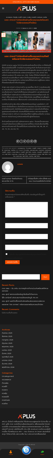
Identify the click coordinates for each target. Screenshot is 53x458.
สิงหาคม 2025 (7, 336)
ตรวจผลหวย (9, 17)
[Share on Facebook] (21, 141)
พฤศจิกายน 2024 (8, 367)
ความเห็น (8, 200)
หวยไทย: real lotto (34, 156)
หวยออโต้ (33, 17)
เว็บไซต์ (7, 243)
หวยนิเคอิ (41, 150)
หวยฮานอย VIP (22, 154)
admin (35, 28)
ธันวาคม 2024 (7, 364)
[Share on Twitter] (24, 141)
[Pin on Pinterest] (31, 141)
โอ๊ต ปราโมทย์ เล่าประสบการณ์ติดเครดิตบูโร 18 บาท (20, 297)
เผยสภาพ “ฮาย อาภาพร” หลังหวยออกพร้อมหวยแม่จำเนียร (22, 304)
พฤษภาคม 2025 (7, 346)
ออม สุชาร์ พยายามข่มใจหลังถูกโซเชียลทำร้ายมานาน (20, 294)
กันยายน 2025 (7, 333)
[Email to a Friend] (28, 141)
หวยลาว (24, 17)
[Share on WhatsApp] (17, 141)
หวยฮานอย (39, 17)
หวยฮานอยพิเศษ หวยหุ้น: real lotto (38, 154)
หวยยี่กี (20, 17)
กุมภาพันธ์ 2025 (7, 357)
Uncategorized (8, 376)
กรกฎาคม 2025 (7, 340)
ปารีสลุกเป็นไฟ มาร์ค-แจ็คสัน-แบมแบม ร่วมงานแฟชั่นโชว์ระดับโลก (39, 179)
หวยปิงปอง (48, 150)
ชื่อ (6, 221)
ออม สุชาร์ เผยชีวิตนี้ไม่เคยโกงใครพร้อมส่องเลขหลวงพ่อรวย (23, 301)
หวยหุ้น (29, 17)
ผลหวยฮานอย (34, 150)
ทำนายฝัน (15, 17)
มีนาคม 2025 (6, 353)
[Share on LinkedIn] (35, 141)
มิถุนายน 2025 (7, 343)
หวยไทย (45, 17)
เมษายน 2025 (7, 350)
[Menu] (3, 8)
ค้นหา (3, 272)
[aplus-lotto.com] (27, 8)
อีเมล (7, 232)
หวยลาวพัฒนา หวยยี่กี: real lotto (21, 152)
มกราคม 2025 (7, 360)
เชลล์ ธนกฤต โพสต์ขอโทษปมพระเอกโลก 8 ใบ (12, 179)
